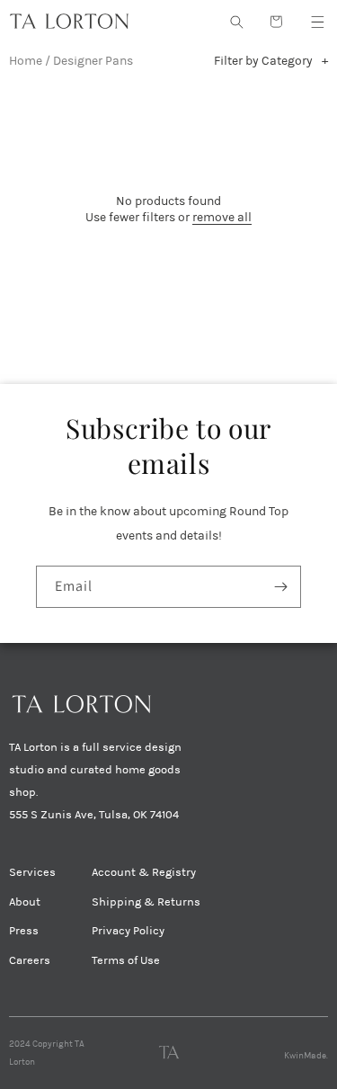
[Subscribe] (280, 587)
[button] (317, 21)
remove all (222, 217)
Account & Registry (144, 872)
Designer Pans (93, 60)
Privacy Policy (128, 930)
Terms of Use (126, 960)
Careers (29, 960)
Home (25, 60)
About (24, 902)
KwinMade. (306, 1055)
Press (24, 930)
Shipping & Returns (146, 902)
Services (32, 872)
